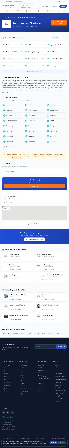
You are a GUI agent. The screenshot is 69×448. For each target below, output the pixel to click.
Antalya (6, 376)
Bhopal (6, 391)
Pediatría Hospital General (50, 305)
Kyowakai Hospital (47, 315)
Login (55, 6)
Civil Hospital (13, 275)
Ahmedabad (9, 1)
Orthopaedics (42, 373)
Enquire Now (36, 186)
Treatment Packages (54, 11)
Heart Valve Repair (26, 389)
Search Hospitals (60, 376)
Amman (6, 371)
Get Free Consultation (36, 239)
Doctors (21, 11)
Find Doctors (58, 371)
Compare (42, 11)
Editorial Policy (59, 368)
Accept (53, 442)
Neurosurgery (46, 295)
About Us (57, 365)
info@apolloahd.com (12, 196)
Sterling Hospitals (47, 265)
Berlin (5, 388)
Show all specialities (35, 71)
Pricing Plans (58, 396)
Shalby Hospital (14, 254)
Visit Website (10, 199)
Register (63, 6)
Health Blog (58, 382)
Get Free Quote (60, 22)
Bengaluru (7, 385)
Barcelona (7, 382)
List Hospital (45, 6)
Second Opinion (59, 393)
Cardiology (24, 365)
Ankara (6, 373)
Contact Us (58, 401)
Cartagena (15, 333)
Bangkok (6, 379)
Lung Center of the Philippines (18, 315)
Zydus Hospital (46, 254)
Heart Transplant (26, 386)
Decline (62, 442)
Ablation (23, 368)
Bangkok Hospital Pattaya (17, 305)
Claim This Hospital (35, 224)
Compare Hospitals (60, 379)
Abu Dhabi (7, 365)
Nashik (58, 333)
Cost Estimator (31, 11)
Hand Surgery (42, 376)
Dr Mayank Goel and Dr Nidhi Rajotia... (18, 295)
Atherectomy (41, 370)
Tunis (43, 333)
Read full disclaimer (17, 158)
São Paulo (36, 333)
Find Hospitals (11, 11)
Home (4, 17)
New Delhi (50, 333)
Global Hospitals (14, 265)
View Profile (18, 259)
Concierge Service (60, 390)
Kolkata (29, 333)
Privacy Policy (42, 443)
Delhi (22, 333)
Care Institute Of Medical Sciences (53, 275)
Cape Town (6, 333)
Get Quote (11, 259)
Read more (5, 92)
